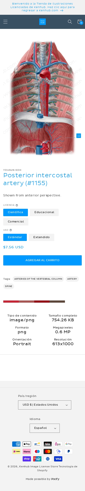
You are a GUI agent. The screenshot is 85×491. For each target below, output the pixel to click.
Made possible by (43, 479)
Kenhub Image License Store (38, 466)
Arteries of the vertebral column (38, 279)
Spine (8, 286)
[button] (5, 22)
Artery (72, 279)
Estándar (15, 237)
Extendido (41, 237)
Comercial (16, 221)
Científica (15, 212)
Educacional (44, 212)
